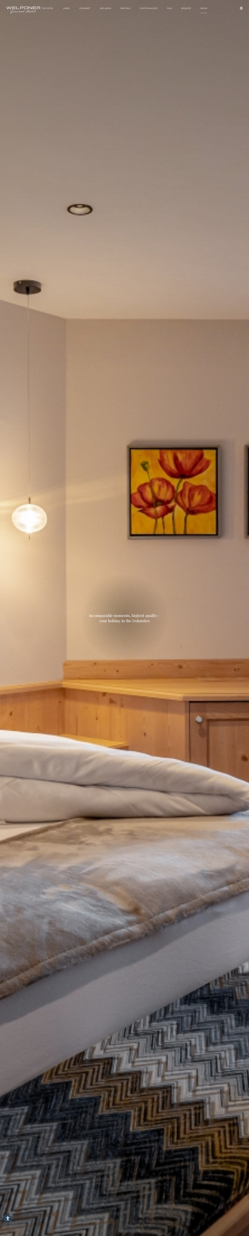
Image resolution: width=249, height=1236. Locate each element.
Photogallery (149, 8)
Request (186, 8)
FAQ (169, 8)
